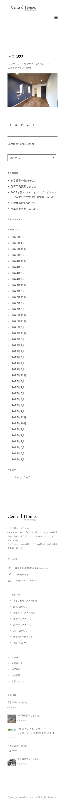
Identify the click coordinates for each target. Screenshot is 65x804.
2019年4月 (18, 351)
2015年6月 (18, 447)
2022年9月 (18, 303)
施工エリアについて (23, 637)
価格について (19, 643)
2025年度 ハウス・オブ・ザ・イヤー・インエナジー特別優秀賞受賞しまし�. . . (37, 731)
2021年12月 (19, 315)
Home (15, 657)
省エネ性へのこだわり (24, 613)
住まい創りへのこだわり (25, 601)
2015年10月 (19, 423)
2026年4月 (18, 243)
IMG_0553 (16, 57)
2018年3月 (18, 369)
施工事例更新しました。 (25, 186)
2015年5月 (18, 453)
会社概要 (16, 675)
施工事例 (16, 669)
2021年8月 (18, 327)
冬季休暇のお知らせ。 (24, 202)
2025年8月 (18, 255)
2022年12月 (19, 297)
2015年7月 (18, 441)
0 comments (14, 68)
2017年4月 (18, 399)
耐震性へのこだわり (23, 625)
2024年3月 (18, 273)
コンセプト (17, 595)
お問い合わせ (18, 681)
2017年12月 (19, 375)
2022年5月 (18, 309)
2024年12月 (19, 261)
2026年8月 (18, 237)
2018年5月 (18, 357)
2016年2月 (18, 411)
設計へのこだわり (22, 631)
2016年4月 (18, 405)
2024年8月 (18, 267)
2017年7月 (18, 387)
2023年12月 (19, 285)
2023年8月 (18, 291)
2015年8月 (18, 435)
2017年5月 (18, 393)
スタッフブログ (21, 477)
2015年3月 (18, 459)
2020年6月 (18, 339)
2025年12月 (19, 249)
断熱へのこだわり (22, 607)
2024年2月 (18, 279)
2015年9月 (18, 429)
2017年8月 (18, 381)
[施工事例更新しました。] (12, 719)
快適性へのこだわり (23, 619)
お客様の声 (17, 663)
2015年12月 (19, 417)
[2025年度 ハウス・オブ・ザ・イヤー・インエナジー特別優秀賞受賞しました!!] (12, 730)
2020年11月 (19, 333)
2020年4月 (18, 345)
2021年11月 (19, 321)
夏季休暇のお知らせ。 (24, 180)
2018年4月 (18, 363)
